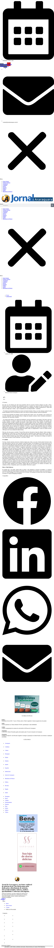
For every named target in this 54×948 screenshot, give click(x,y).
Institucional (9, 296)
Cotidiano (5, 185)
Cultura (3, 727)
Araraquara (5, 184)
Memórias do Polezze (7, 191)
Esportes (5, 187)
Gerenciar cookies (6, 945)
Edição (4, 186)
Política (4, 189)
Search (1, 204)
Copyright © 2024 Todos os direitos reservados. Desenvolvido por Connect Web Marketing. (24, 946)
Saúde (4, 190)
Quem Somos (6, 181)
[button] (27, 152)
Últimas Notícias (6, 182)
